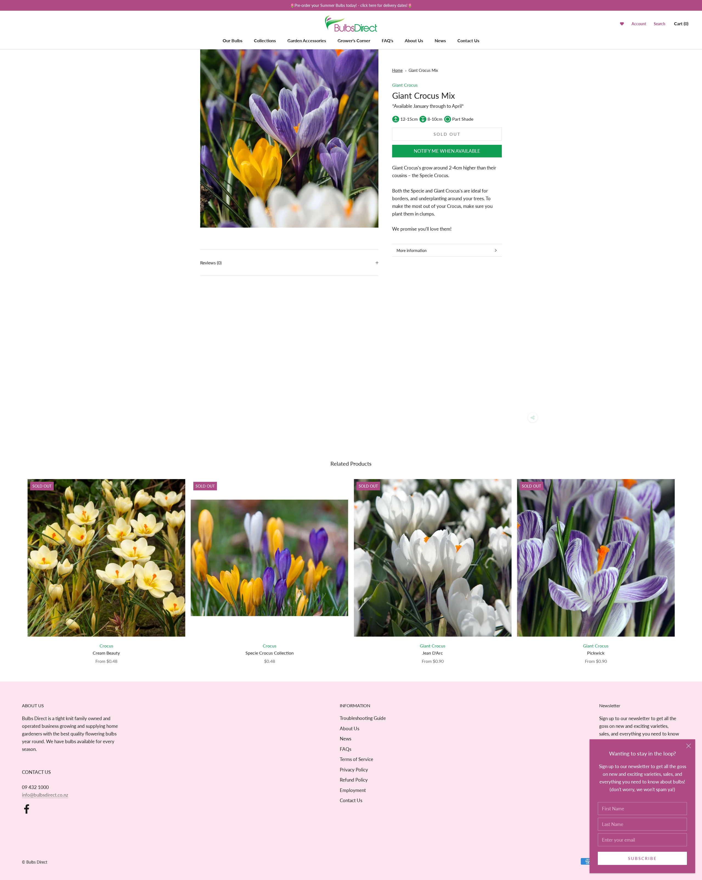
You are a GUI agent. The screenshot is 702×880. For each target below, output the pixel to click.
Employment (353, 790)
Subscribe (642, 858)
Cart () (681, 23)
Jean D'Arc (432, 652)
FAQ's (387, 40)
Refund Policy (354, 780)
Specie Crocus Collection (269, 652)
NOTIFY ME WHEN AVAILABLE (447, 151)
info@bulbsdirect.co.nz (45, 795)
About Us (414, 40)
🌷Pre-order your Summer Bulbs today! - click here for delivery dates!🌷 (351, 5)
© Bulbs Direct (34, 862)
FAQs (345, 749)
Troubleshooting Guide (363, 718)
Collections (265, 40)
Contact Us (468, 40)
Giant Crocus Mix (423, 70)
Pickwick (595, 652)
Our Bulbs (232, 40)
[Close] (688, 745)
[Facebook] (26, 809)
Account (639, 24)
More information (412, 250)
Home (397, 70)
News (440, 40)
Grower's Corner (354, 40)
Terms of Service (356, 759)
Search (659, 24)
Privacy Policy (354, 770)
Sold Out (447, 134)
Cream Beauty (106, 652)
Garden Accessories (306, 40)
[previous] (17, 566)
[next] (685, 566)
